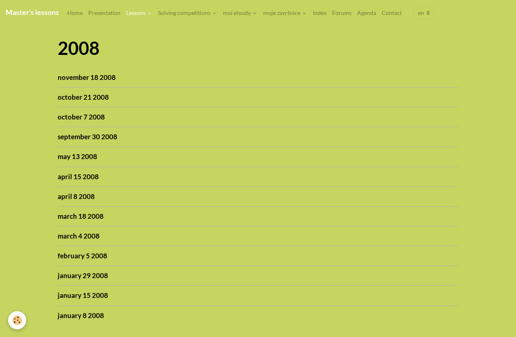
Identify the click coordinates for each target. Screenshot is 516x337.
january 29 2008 (83, 275)
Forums (342, 12)
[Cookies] (17, 320)
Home (75, 12)
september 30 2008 (87, 136)
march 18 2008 (81, 216)
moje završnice (282, 12)
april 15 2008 (78, 176)
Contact (392, 12)
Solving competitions (185, 12)
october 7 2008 (81, 117)
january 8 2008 (81, 315)
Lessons (136, 12)
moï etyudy (237, 12)
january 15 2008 (83, 295)
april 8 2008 (76, 196)
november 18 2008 (87, 77)
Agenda (366, 12)
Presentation (104, 12)
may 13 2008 (77, 156)
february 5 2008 (82, 255)
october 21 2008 (83, 97)
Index (320, 12)
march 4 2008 (79, 236)
